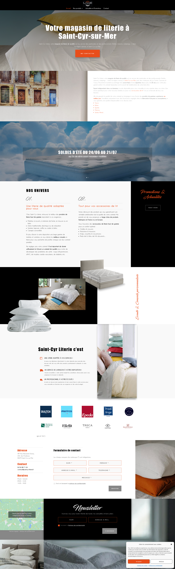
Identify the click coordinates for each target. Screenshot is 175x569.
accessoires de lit (137, 90)
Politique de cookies (142, 565)
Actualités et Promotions (93, 8)
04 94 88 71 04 (23, 467)
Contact (106, 8)
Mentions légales (13, 531)
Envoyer (115, 488)
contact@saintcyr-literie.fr (26, 469)
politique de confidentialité (77, 483)
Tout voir (153, 207)
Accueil (68, 8)
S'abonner (109, 531)
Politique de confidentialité (155, 565)
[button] (171, 544)
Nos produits (77, 8)
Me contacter (87, 53)
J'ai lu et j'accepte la (71, 483)
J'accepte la (72, 525)
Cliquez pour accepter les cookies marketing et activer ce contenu (22, 514)
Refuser (161, 561)
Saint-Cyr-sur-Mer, (130, 80)
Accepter (139, 561)
